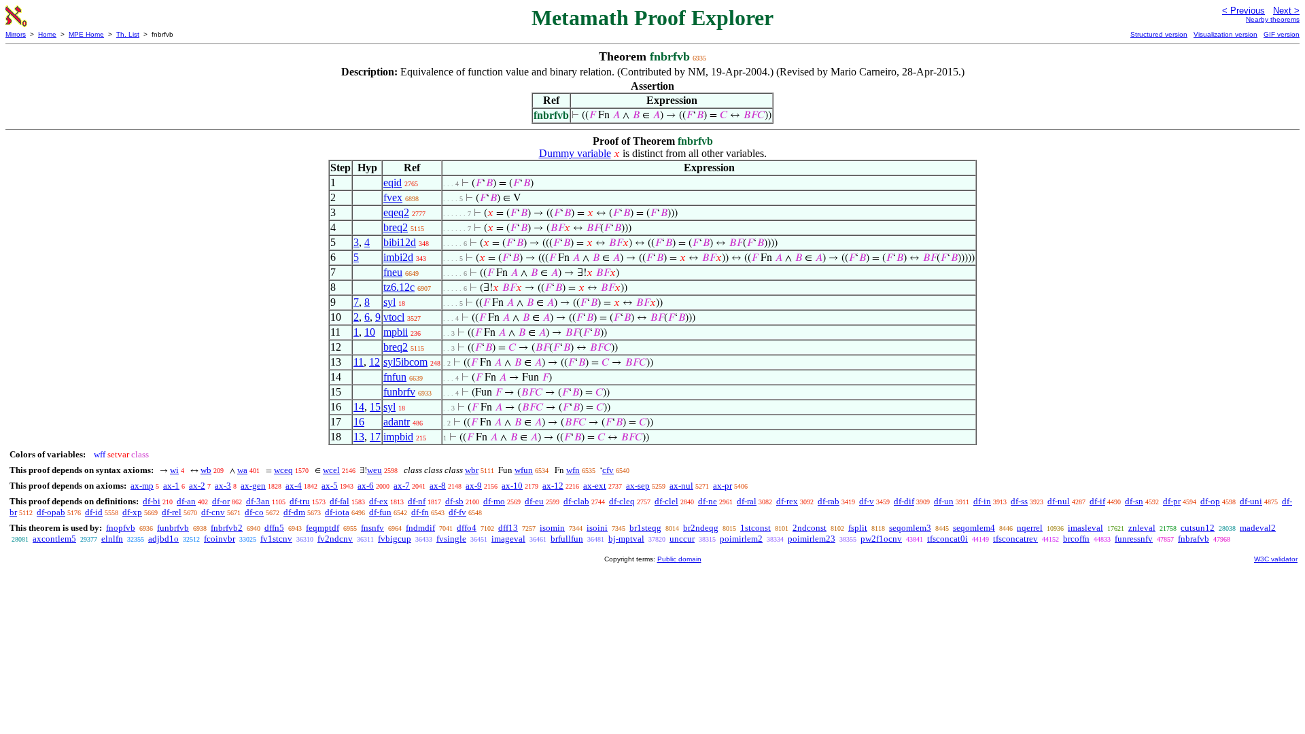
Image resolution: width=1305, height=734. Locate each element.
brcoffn (1076, 539)
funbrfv (399, 392)
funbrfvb (173, 528)
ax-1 (171, 485)
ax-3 (223, 485)
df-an (186, 501)
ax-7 (402, 485)
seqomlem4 (974, 528)
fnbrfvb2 (227, 528)
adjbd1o (163, 539)
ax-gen (253, 485)
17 (375, 436)
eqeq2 (396, 212)
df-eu (534, 501)
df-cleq (622, 501)
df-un (944, 501)
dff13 (508, 528)
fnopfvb (120, 528)
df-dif (904, 501)
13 (358, 436)
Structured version (1158, 34)
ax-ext (594, 485)
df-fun (380, 512)
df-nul (1058, 501)
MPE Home (86, 34)
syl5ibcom (405, 362)
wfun (524, 470)
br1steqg (645, 528)
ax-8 (438, 485)
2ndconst (809, 528)
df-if (1097, 501)
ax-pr (722, 485)
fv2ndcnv (335, 539)
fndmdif (420, 528)
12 (374, 362)
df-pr (1172, 501)
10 (369, 332)
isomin (552, 528)
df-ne (707, 501)
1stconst (755, 528)
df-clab (576, 501)
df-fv (457, 512)
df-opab (51, 512)
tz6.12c (399, 287)
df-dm (294, 512)
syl (389, 302)
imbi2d (398, 257)
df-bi (151, 501)
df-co (254, 512)
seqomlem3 (910, 528)
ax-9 (474, 485)
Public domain (679, 559)
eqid (392, 182)
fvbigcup (394, 539)
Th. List (127, 34)
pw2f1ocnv (881, 539)
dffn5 (274, 528)
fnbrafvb (1193, 539)
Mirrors (15, 34)
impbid (398, 436)
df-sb (454, 501)
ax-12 (552, 485)
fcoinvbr (219, 539)
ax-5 (329, 485)
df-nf (416, 501)
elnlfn (112, 539)
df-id (94, 512)
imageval (508, 539)
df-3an (258, 501)
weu (374, 470)
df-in (982, 501)
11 (358, 362)
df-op (1210, 501)
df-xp (132, 512)
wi (174, 470)
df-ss (1019, 501)
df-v (866, 501)
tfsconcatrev (1015, 539)
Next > (1286, 10)
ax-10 (512, 485)
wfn (573, 470)
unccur (682, 539)
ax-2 (197, 485)
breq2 (395, 227)
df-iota (337, 512)
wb (206, 470)
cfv (608, 470)
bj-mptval (626, 539)
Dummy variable (575, 153)
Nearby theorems (1273, 19)
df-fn (420, 512)
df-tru (300, 501)
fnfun (394, 377)
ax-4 (293, 485)
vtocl (393, 317)
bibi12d (399, 242)
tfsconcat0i (947, 539)
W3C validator (1276, 559)
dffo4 (466, 528)
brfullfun (567, 539)
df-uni (1251, 501)
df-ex (378, 501)
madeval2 (1258, 528)
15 (375, 407)
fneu (392, 272)
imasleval (1085, 528)
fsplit (857, 528)
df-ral (746, 501)
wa (242, 470)
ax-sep (638, 485)
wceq (283, 470)
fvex (392, 197)
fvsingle (451, 539)
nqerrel (1030, 528)
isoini (597, 528)
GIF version (1282, 34)
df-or (221, 501)
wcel (331, 470)
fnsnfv (372, 528)
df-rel (171, 512)
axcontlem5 (54, 539)
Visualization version (1225, 34)
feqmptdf (322, 528)
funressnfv (1134, 539)
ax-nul (681, 485)
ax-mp (142, 485)
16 (358, 421)
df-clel (666, 501)
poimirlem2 (741, 539)
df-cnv (213, 512)
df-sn (1134, 501)
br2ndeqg (700, 528)
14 (358, 407)
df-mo (494, 501)
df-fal (339, 501)
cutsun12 (1198, 528)
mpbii (395, 332)
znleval (1141, 528)
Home (47, 34)
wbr (471, 470)
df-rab (828, 501)
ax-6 (366, 485)
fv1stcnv (276, 539)
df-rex (787, 501)
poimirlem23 (811, 539)
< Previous (1243, 10)
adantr (396, 421)
